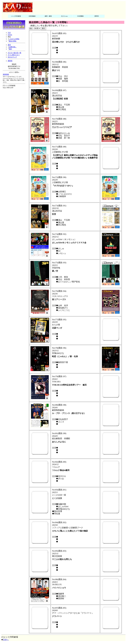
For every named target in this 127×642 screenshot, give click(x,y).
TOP (9, 33)
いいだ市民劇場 (16, 16)
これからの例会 (14, 39)
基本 (9, 45)
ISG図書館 (80, 16)
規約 (10, 49)
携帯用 (97, 16)
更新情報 (6, 74)
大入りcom (64, 16)
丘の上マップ (12, 57)
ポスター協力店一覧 (14, 53)
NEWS (10, 35)
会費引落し (12, 47)
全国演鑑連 (32, 16)
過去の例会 (12, 41)
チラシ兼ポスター (14, 55)
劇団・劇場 (48, 16)
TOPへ (6, 640)
